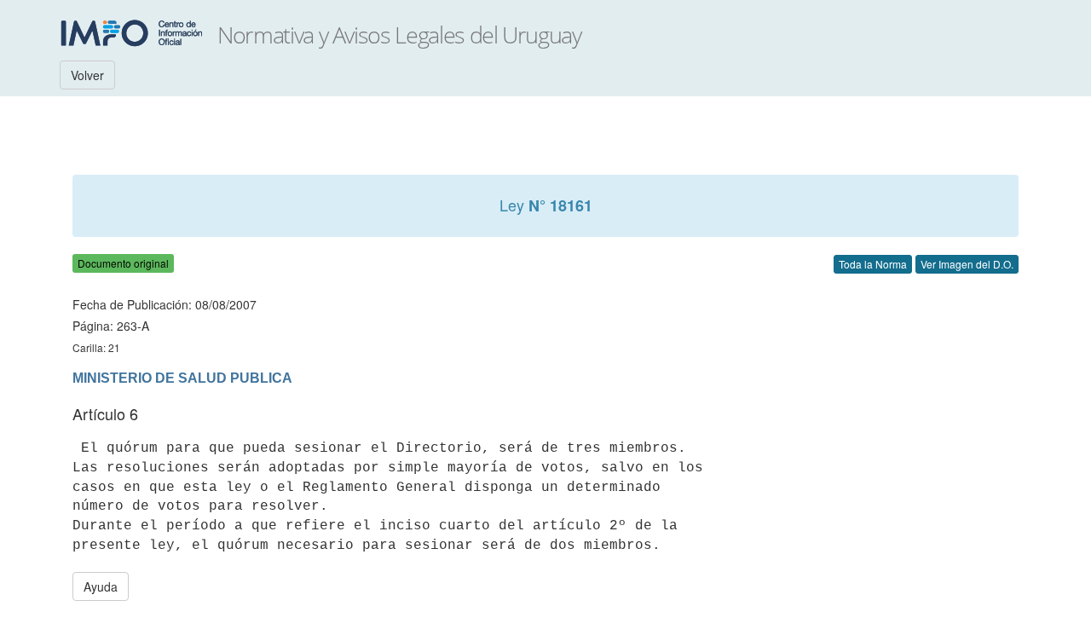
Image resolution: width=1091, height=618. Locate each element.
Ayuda (101, 586)
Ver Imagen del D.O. (967, 264)
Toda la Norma (873, 264)
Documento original (123, 263)
